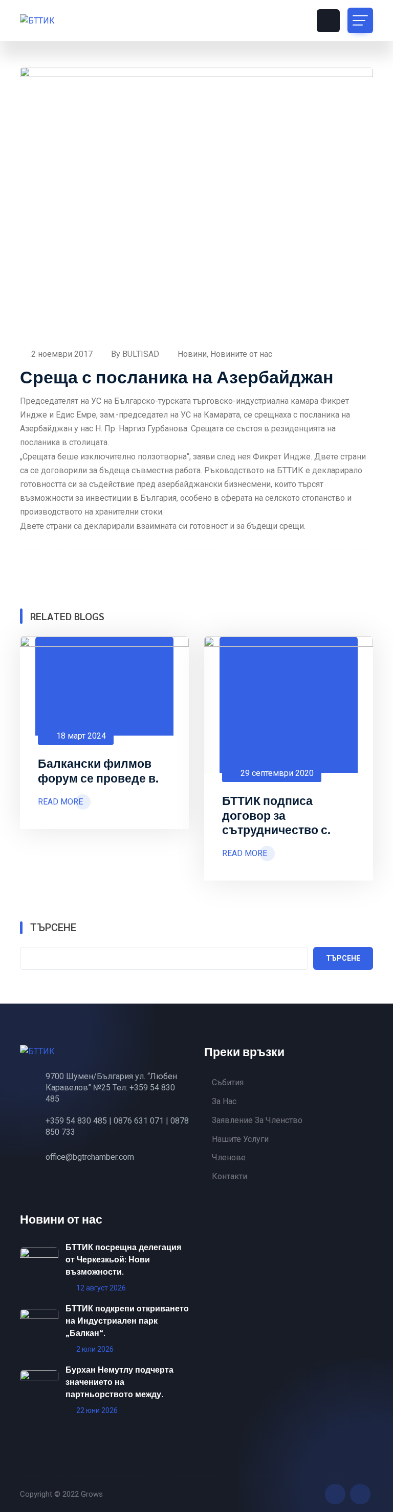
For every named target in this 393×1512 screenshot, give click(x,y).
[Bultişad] (66, 20)
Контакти (229, 1176)
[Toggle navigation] (360, 20)
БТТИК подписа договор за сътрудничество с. (276, 815)
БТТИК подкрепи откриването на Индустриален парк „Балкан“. (127, 1320)
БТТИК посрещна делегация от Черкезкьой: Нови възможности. (123, 1259)
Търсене (53, 927)
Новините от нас (241, 354)
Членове (229, 1157)
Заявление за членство (257, 1120)
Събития (228, 1082)
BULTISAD (141, 354)
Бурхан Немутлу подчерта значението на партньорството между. (119, 1381)
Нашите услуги (240, 1139)
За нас (224, 1101)
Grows (92, 1494)
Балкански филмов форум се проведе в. (98, 770)
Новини (192, 354)
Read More (60, 802)
